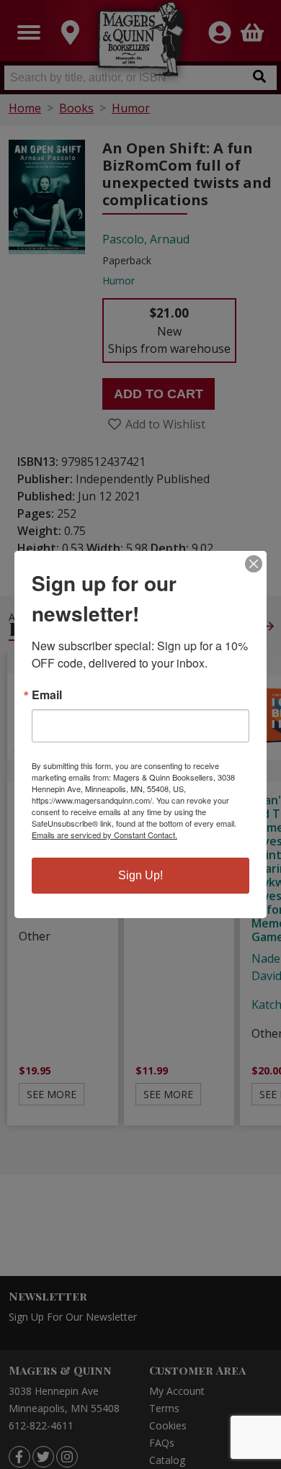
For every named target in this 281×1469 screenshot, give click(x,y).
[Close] (253, 563)
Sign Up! (140, 875)
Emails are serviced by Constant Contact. (104, 834)
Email (47, 695)
